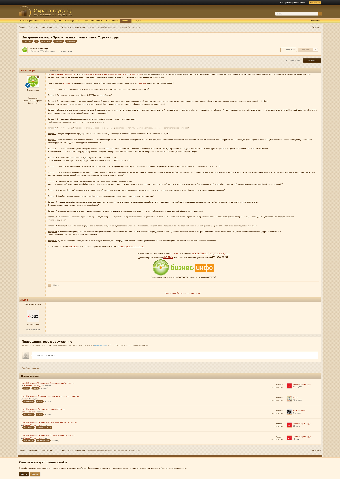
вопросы (67, 83)
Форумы (125, 20)
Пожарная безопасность (92, 20)
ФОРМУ (168, 257)
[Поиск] (320, 14)
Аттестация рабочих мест (30, 20)
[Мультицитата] (49, 285)
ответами (142, 83)
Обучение (57, 20)
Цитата (56, 285)
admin (25, 398)
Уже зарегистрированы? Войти (292, 2)
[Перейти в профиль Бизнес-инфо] (25, 50)
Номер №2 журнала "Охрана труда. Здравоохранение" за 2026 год (48, 435)
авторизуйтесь (100, 344)
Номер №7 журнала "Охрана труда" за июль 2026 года (43, 409)
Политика (35, 474)
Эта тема (314, 14)
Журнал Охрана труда (32, 385)
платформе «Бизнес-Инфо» (63, 74)
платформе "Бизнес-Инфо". (132, 246)
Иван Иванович (29, 411)
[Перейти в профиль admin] (289, 398)
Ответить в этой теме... (46, 355)
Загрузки (137, 20)
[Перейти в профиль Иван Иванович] (289, 412)
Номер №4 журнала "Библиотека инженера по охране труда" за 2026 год (50, 396)
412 (33, 95)
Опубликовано (60, 70)
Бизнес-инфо (42, 48)
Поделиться (289, 49)
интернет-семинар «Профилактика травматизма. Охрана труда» (113, 74)
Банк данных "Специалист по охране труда (182, 293)
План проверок (112, 20)
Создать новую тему (292, 60)
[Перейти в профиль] (33, 316)
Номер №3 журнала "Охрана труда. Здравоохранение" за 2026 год (48, 383)
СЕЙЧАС (175, 253)
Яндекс (24, 299)
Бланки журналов (72, 20)
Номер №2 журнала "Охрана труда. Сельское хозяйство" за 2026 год (49, 422)
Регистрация (315, 3)
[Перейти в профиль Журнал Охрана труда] (289, 385)
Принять (24, 474)
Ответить (312, 60)
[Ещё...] (317, 70)
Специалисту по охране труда (59, 51)
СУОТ (46, 20)
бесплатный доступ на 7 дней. (211, 253)
